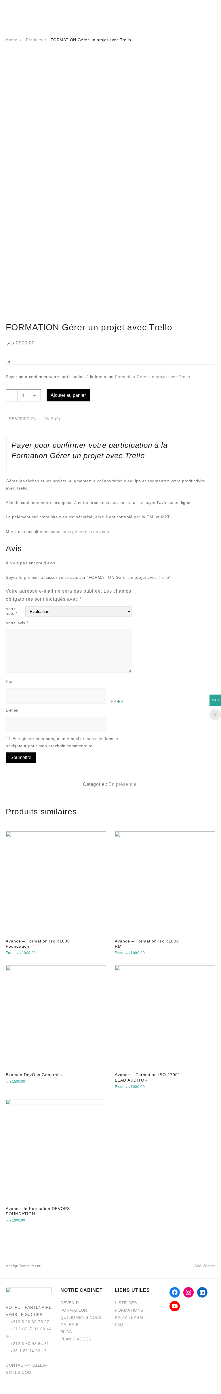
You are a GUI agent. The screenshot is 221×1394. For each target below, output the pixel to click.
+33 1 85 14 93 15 (28, 1351)
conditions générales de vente (80, 531)
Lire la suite (17, 1085)
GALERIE (69, 1324)
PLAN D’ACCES (75, 1339)
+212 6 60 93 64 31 (29, 1343)
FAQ (119, 1324)
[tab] (23, 419)
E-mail (13, 710)
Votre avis (17, 623)
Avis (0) (52, 419)
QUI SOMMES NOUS (81, 1317)
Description (23, 419)
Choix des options (27, 957)
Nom (10, 681)
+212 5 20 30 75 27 (29, 1321)
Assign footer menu (23, 1266)
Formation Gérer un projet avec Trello (152, 376)
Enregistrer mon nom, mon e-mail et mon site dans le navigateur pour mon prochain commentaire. (62, 742)
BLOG (66, 1331)
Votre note (12, 611)
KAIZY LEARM (129, 1317)
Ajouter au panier (68, 395)
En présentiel (123, 784)
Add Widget (204, 1266)
